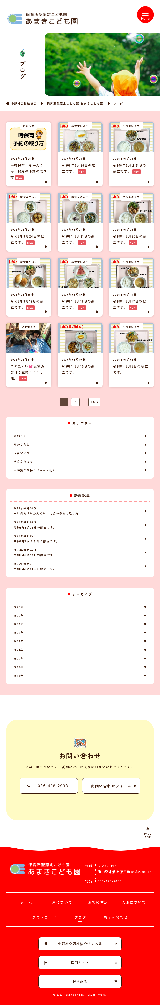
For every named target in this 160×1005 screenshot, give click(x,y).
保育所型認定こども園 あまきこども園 (75, 103)
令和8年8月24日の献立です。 (35, 552)
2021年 (19, 650)
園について (62, 902)
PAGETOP (148, 835)
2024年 (19, 624)
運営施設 (80, 981)
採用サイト (80, 962)
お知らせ (20, 436)
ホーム (26, 902)
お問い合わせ (116, 917)
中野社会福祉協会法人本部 (80, 943)
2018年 (19, 675)
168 (94, 402)
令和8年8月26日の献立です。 (35, 524)
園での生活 (98, 902)
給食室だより (23, 461)
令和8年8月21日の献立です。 (35, 566)
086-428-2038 (53, 785)
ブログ (80, 917)
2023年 (19, 633)
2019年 (19, 667)
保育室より (22, 453)
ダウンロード (44, 917)
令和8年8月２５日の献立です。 (36, 538)
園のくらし (22, 444)
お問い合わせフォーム (111, 785)
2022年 (19, 641)
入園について (133, 902)
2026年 (19, 607)
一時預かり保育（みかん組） (35, 470)
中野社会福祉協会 (24, 103)
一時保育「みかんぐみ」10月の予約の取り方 (46, 511)
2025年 (19, 615)
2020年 (19, 658)
